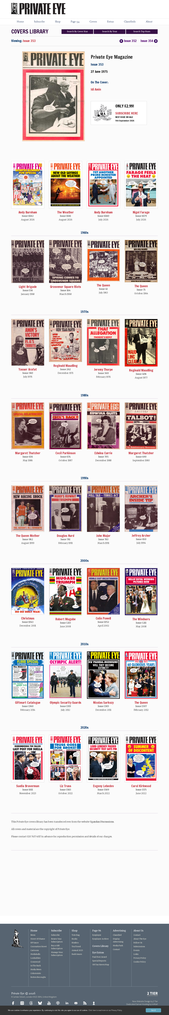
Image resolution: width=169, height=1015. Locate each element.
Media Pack (118, 945)
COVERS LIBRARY (29, 31)
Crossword (35, 962)
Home (20, 22)
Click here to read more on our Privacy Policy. (105, 1010)
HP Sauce (34, 942)
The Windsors (141, 619)
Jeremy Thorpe (103, 369)
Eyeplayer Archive (100, 939)
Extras (110, 22)
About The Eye (139, 939)
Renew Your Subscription (57, 940)
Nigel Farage (141, 212)
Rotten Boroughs (38, 977)
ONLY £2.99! (124, 106)
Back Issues (77, 954)
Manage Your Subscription (57, 953)
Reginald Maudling (65, 365)
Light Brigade (28, 286)
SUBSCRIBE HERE (126, 113)
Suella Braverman (27, 786)
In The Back (35, 965)
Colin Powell (103, 618)
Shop (57, 22)
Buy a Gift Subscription (57, 947)
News (32, 935)
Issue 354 (146, 41)
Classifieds (130, 22)
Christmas (27, 618)
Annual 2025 (77, 950)
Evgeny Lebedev (103, 786)
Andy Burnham (27, 212)
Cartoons (34, 950)
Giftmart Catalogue (27, 702)
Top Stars (141, 31)
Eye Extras (98, 952)
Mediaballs (35, 954)
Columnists (35, 973)
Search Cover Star (77, 31)
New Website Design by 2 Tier (145, 1001)
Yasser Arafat (28, 369)
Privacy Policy (139, 958)
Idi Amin (96, 89)
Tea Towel (76, 946)
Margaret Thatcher (27, 453)
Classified (117, 935)
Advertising (119, 930)
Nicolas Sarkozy (103, 702)
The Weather (65, 212)
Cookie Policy (139, 962)
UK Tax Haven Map (100, 964)
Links (136, 954)
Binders (75, 942)
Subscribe (39, 22)
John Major (103, 535)
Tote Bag (76, 935)
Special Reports (99, 961)
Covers (93, 22)
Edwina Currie (103, 453)
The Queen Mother (28, 535)
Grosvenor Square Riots (65, 286)
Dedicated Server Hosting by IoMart (142, 1004)
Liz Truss (65, 786)
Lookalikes (35, 958)
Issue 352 (130, 41)
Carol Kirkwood (141, 786)
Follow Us (137, 942)
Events (136, 950)
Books (74, 939)
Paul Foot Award (99, 957)
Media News (35, 969)
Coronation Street (38, 946)
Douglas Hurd (65, 535)
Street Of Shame (37, 939)
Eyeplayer (96, 935)
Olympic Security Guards (65, 702)
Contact (116, 949)
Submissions (139, 946)
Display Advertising (118, 940)
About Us (138, 930)
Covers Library (100, 946)
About (149, 22)
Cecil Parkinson (65, 453)
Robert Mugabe (65, 619)
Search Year (109, 31)
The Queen (103, 285)
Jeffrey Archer (141, 535)
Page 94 (75, 22)
